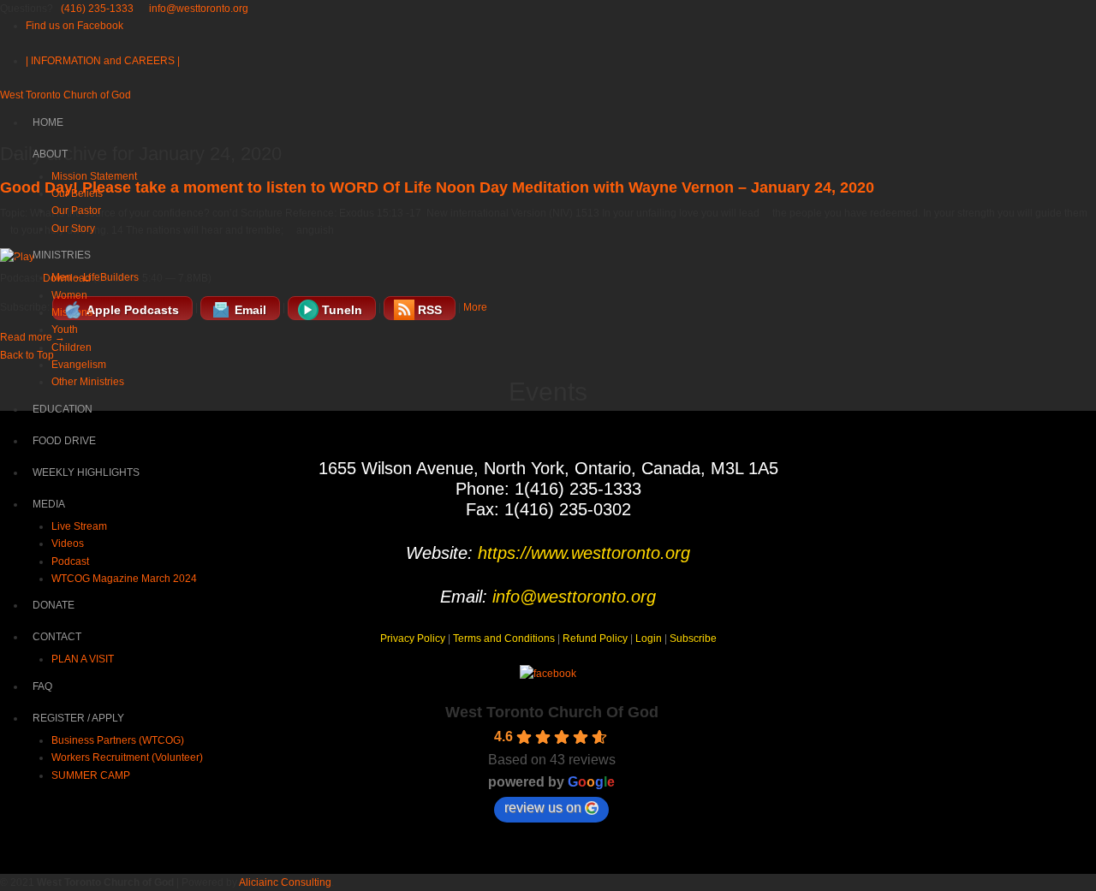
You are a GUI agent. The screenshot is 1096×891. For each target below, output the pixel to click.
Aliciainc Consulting (285, 882)
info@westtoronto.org (198, 9)
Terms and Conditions (504, 638)
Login (648, 638)
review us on (542, 807)
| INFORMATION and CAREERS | (103, 61)
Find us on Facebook (74, 26)
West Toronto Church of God (65, 95)
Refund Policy (595, 638)
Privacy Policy (412, 638)
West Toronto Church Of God (551, 712)
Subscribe (693, 638)
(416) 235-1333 (97, 9)
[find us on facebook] (548, 674)
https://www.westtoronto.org (584, 553)
